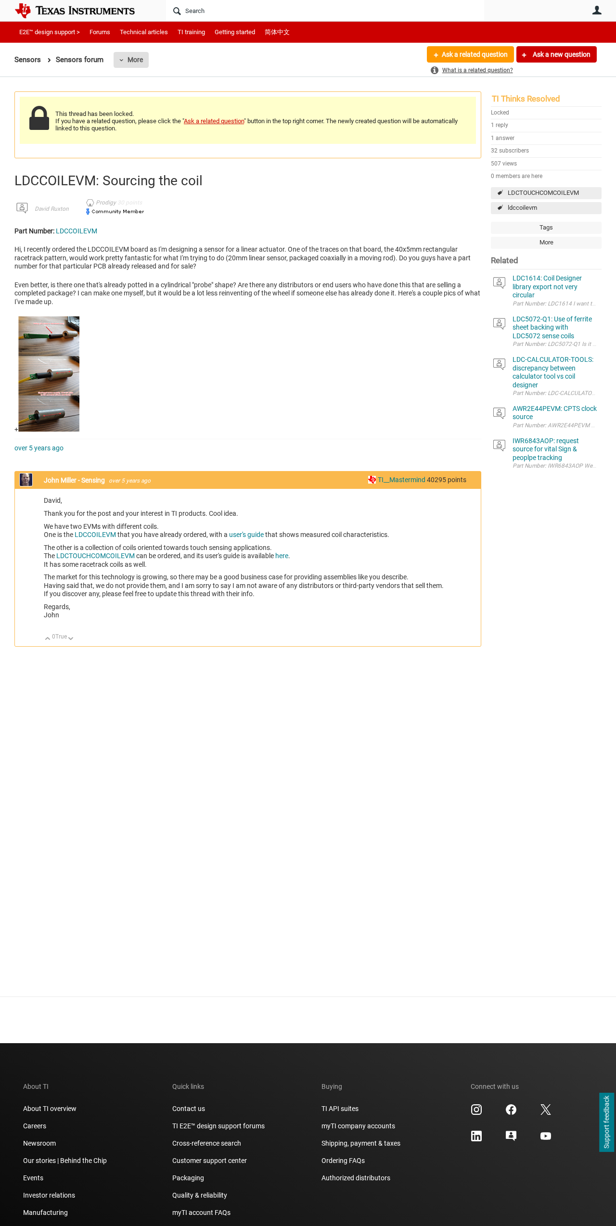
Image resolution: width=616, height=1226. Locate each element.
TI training (191, 32)
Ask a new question (560, 54)
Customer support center (209, 1160)
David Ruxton (52, 208)
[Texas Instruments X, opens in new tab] (546, 1113)
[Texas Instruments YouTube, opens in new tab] (546, 1139)
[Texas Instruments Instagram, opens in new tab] (476, 1113)
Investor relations (49, 1195)
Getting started (235, 32)
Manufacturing (45, 1212)
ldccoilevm (522, 207)
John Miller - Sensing (75, 480)
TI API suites (340, 1108)
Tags (546, 227)
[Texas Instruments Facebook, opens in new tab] (511, 1113)
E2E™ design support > (49, 32)
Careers (34, 1126)
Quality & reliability (199, 1195)
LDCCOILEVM (76, 231)
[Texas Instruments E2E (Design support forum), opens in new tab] (511, 1139)
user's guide (246, 534)
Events (33, 1178)
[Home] (81, 10)
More (135, 60)
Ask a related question (475, 54)
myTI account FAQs (201, 1212)
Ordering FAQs (343, 1160)
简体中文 (277, 32)
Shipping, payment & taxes (360, 1143)
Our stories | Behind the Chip (65, 1160)
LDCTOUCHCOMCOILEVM (543, 192)
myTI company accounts (358, 1126)
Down (71, 639)
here (281, 556)
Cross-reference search (206, 1143)
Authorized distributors (355, 1178)
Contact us (188, 1108)
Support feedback (606, 1122)
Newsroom (39, 1143)
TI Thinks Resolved (526, 98)
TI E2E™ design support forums (218, 1126)
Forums (100, 32)
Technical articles (144, 32)
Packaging (188, 1178)
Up (48, 639)
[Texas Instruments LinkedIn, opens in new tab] (476, 1139)
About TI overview (50, 1108)
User (597, 10)
